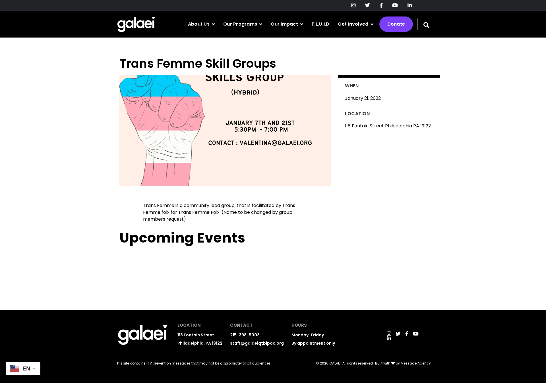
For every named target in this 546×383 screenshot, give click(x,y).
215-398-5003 (245, 335)
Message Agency (416, 363)
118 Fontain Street (195, 335)
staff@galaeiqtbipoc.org (257, 343)
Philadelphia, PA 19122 (199, 343)
